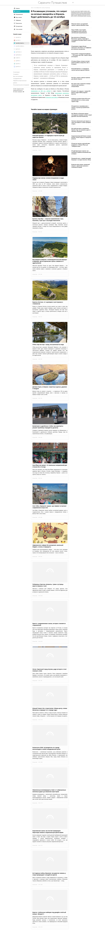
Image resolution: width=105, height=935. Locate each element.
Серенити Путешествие (52, 2)
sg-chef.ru (18, 40)
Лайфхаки (18, 20)
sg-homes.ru (19, 52)
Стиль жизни (19, 29)
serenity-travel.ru (20, 43)
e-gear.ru (18, 57)
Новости (18, 11)
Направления (19, 14)
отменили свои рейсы (52, 97)
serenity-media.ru (20, 46)
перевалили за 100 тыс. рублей (41, 91)
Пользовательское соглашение (21, 85)
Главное (18, 8)
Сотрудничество (17, 78)
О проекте (15, 74)
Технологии (19, 23)
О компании (16, 72)
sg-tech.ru (18, 66)
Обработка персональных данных (19, 81)
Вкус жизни (19, 17)
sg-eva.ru (18, 49)
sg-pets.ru (18, 63)
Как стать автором (18, 76)
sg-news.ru (18, 37)
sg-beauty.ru (19, 54)
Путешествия (19, 26)
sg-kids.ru (18, 60)
